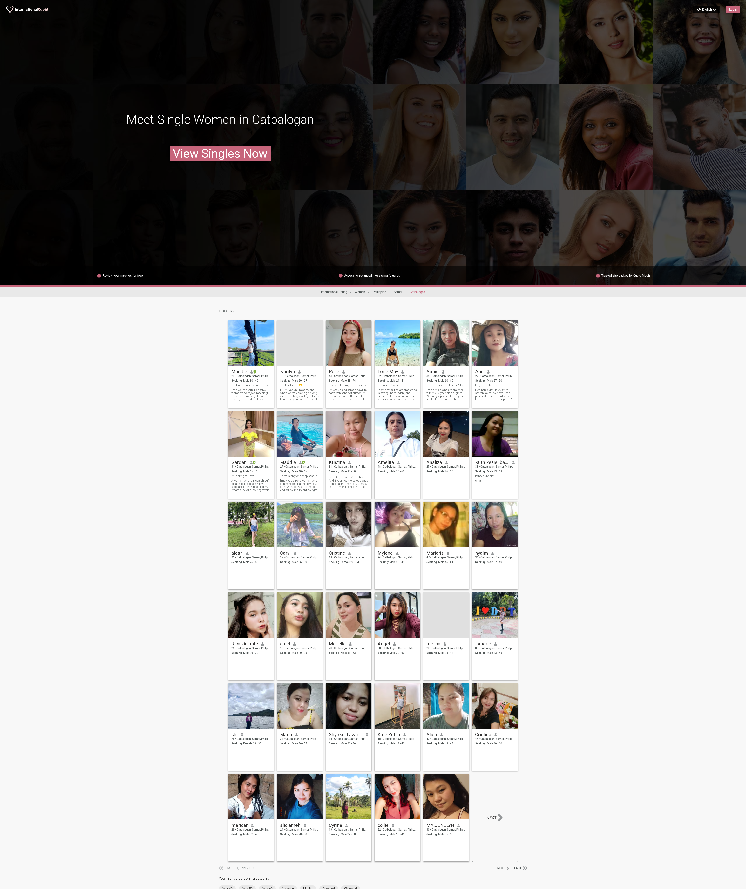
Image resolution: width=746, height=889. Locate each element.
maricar (239, 825)
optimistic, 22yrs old (390, 385)
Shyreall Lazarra (346, 734)
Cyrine (335, 825)
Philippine (379, 292)
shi (234, 734)
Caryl (285, 553)
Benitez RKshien (485, 476)
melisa (433, 644)
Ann (479, 371)
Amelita (386, 462)
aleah (237, 553)
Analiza (434, 462)
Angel (384, 644)
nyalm (481, 553)
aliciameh (290, 825)
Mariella (337, 644)
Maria (286, 734)
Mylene (385, 553)
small (478, 480)
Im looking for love (242, 476)
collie (383, 825)
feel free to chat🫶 (291, 385)
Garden (239, 462)
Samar (398, 292)
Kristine (337, 462)
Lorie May (388, 371)
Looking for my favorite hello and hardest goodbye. (251, 385)
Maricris (435, 553)
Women (360, 292)
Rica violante (244, 644)
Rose (334, 371)
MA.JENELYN (440, 825)
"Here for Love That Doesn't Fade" (446, 385)
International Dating (334, 292)
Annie (432, 371)
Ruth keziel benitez (492, 462)
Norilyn (287, 371)
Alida (431, 734)
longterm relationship (488, 385)
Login (733, 9)
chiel (285, 644)
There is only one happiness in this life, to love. (300, 476)
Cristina (483, 734)
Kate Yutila (389, 734)
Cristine (337, 553)
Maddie (239, 371)
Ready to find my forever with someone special (348, 385)
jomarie (483, 644)
